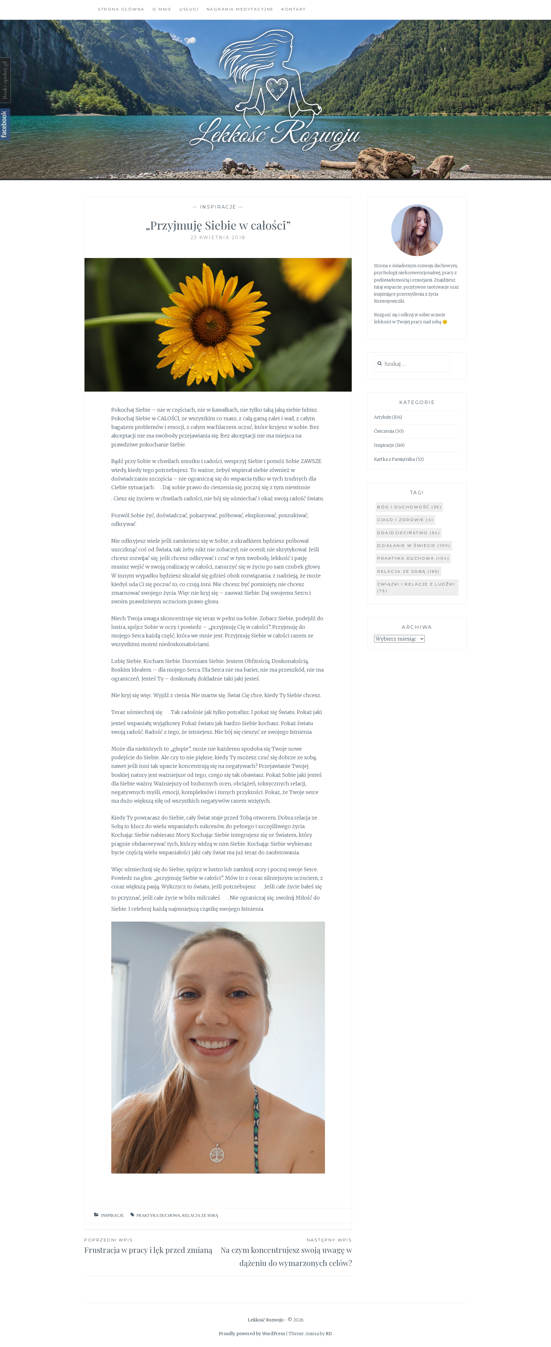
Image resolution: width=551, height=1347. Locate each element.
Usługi (189, 9)
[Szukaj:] (412, 364)
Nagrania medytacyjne (240, 9)
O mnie (162, 9)
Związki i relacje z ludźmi (416, 587)
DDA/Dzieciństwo (408, 532)
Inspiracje (218, 207)
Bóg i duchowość (409, 506)
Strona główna (121, 9)
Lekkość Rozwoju (265, 1320)
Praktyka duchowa (158, 1215)
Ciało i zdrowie (405, 519)
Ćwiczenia (384, 431)
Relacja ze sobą (200, 1215)
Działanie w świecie (414, 545)
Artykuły (382, 417)
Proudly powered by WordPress (252, 1333)
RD (329, 1333)
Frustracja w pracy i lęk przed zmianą (148, 1246)
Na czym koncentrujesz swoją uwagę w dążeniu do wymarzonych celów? (286, 1252)
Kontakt (294, 9)
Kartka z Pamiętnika (394, 459)
